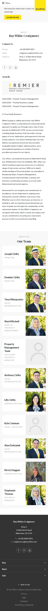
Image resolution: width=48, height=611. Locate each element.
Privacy (24, 594)
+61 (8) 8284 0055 (27, 49)
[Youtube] (15, 67)
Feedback (24, 601)
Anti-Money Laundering (24, 605)
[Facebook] (4, 67)
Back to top (25, 585)
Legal (24, 597)
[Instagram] (10, 67)
